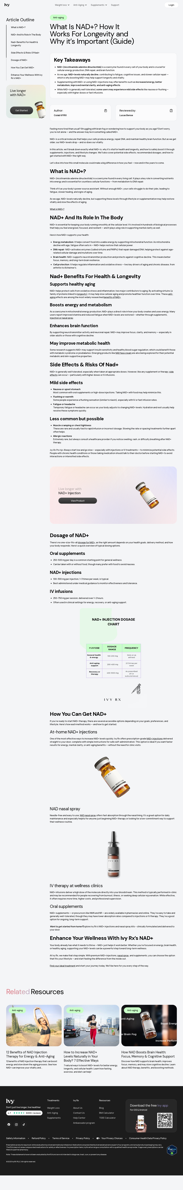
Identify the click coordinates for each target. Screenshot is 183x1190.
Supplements (54, 1117)
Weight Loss (53, 1107)
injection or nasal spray (61, 317)
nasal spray (123, 955)
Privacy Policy (83, 1138)
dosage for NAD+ (86, 542)
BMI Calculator (106, 1112)
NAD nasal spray (88, 815)
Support (115, 4)
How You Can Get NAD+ (22, 67)
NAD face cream (123, 353)
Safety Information (15, 1138)
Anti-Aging (52, 1112)
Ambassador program (84, 1122)
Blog (101, 1107)
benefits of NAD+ (112, 297)
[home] (7, 5)
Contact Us (79, 1112)
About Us (77, 1107)
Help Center (79, 1117)
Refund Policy (39, 1138)
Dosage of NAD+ (19, 60)
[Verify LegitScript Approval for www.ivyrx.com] (172, 1149)
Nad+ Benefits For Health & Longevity (24, 44)
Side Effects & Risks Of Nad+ (25, 52)
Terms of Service (60, 1138)
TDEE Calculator (107, 1117)
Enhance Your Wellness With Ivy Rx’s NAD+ (26, 76)
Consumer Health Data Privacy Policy (148, 1138)
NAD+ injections (155, 738)
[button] (62, 5)
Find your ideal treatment (62, 965)
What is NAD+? (18, 27)
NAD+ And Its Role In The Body (26, 34)
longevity (82, 294)
